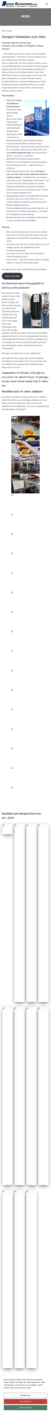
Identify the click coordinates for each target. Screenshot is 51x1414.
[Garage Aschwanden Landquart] (20, 4)
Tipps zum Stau (12, 276)
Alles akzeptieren (25, 1408)
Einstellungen (26, 1395)
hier (16, 367)
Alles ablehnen (25, 1401)
